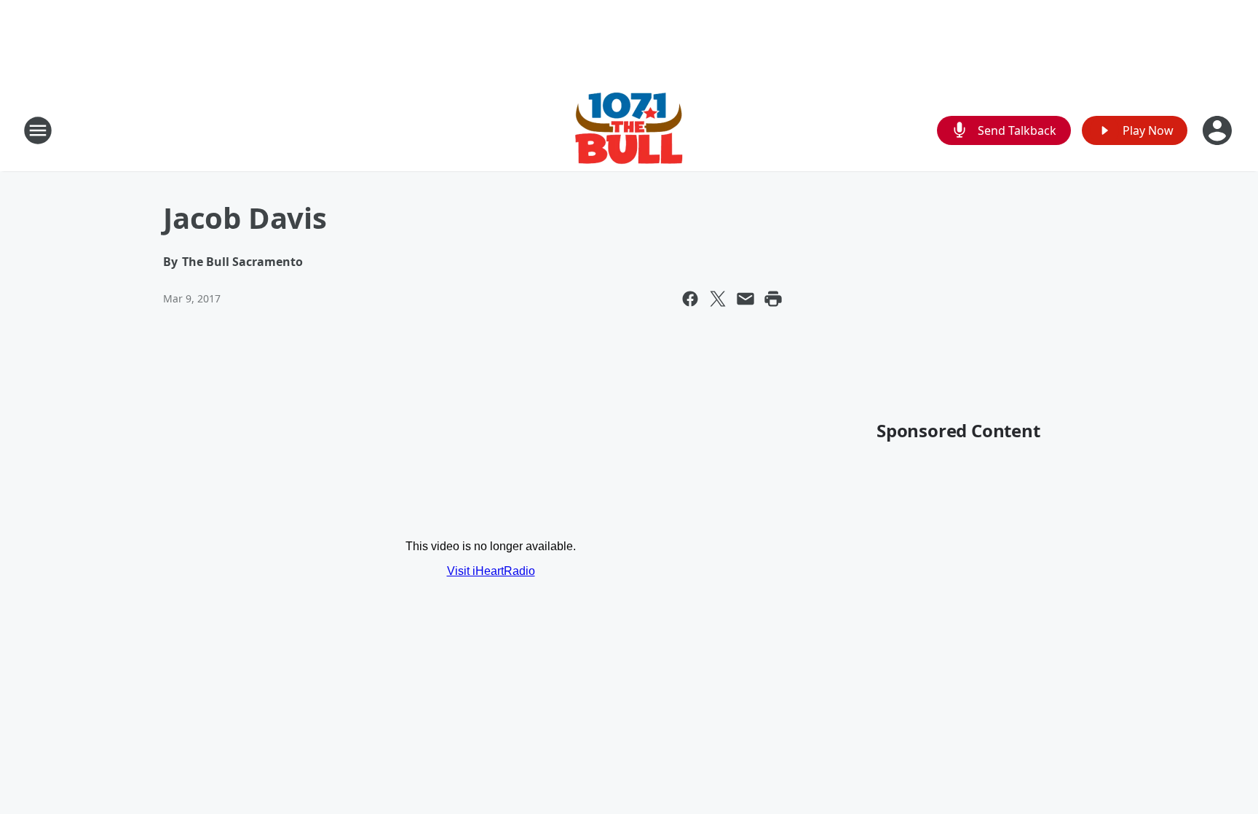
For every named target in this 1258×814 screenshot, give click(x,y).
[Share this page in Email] (745, 299)
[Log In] (1219, 130)
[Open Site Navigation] (37, 130)
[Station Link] (629, 130)
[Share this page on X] (718, 299)
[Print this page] (773, 299)
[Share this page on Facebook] (690, 299)
